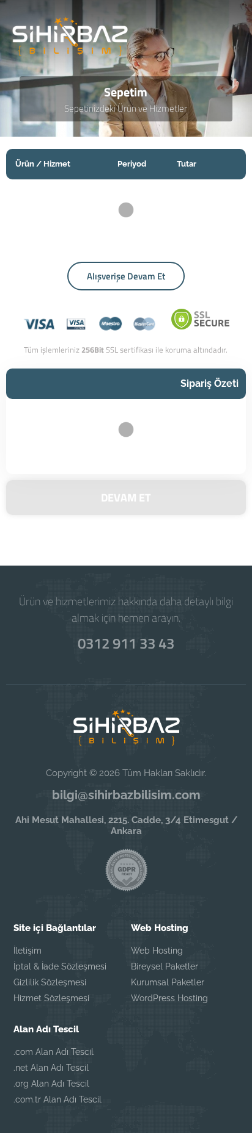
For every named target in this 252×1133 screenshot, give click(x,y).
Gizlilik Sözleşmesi (49, 982)
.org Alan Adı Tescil (51, 1083)
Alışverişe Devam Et (126, 276)
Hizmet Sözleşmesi (51, 998)
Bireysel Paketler (164, 966)
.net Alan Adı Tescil (51, 1068)
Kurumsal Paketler (167, 982)
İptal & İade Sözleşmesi (59, 966)
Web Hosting (157, 950)
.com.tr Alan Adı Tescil (57, 1099)
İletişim (27, 950)
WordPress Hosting (169, 998)
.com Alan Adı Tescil (53, 1052)
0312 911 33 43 (126, 643)
